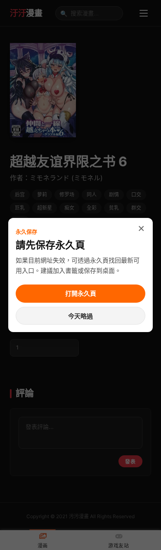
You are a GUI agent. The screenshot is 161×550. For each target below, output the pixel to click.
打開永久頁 (80, 293)
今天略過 (80, 316)
